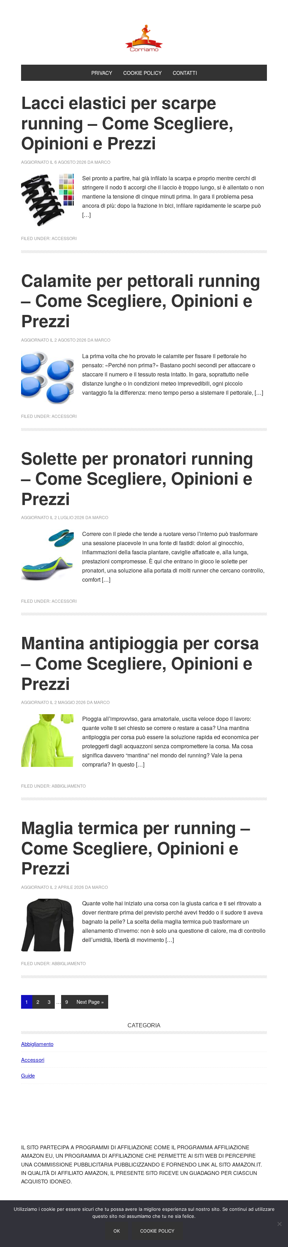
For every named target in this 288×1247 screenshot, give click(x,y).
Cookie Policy (157, 1231)
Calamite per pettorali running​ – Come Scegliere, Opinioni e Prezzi (140, 300)
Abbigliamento (69, 786)
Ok (116, 1231)
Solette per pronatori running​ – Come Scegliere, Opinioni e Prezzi (137, 478)
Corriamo (144, 38)
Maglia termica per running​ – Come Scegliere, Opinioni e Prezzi (135, 847)
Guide (28, 1075)
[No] (279, 1223)
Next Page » (90, 1003)
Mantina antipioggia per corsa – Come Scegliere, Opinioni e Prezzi (140, 662)
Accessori (64, 238)
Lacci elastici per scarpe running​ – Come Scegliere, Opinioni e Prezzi (127, 122)
